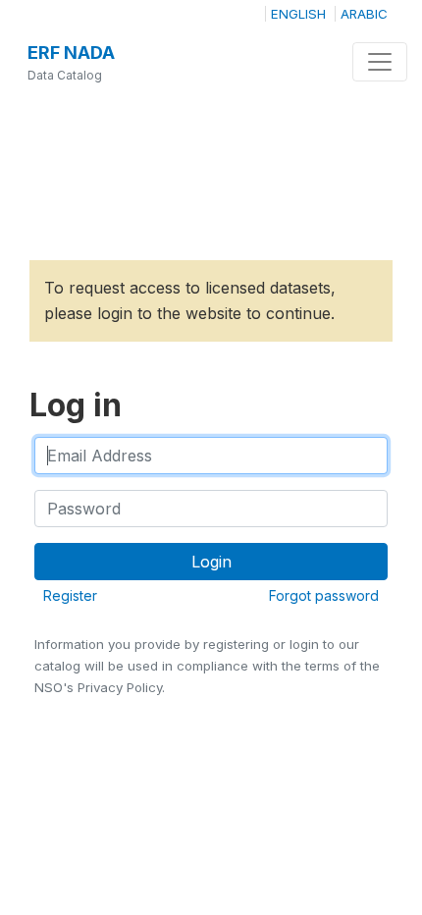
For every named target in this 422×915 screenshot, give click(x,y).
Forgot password (324, 595)
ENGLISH (298, 14)
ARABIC (364, 14)
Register (70, 595)
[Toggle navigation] (379, 61)
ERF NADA (71, 52)
